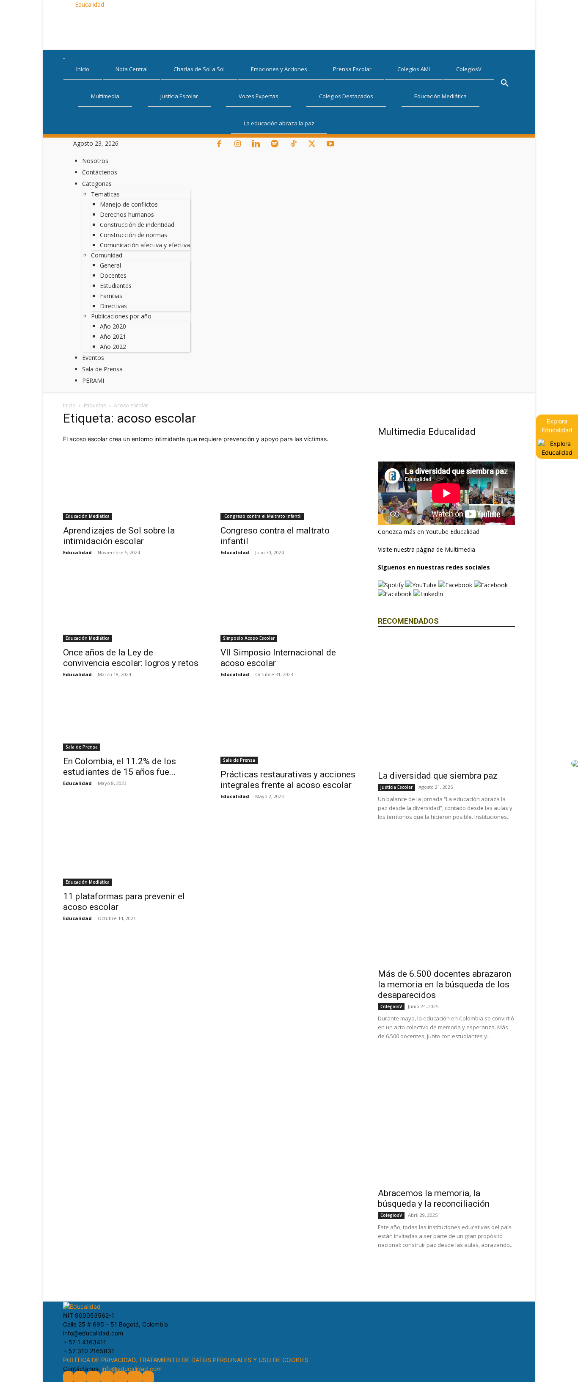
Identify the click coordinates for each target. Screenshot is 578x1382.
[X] (312, 145)
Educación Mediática (440, 96)
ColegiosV (469, 69)
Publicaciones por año (121, 316)
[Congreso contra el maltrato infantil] (289, 486)
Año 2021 (113, 336)
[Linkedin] (257, 145)
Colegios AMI (413, 69)
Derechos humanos (127, 214)
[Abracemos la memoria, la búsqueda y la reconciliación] (446, 1119)
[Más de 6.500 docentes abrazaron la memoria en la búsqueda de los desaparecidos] (446, 899)
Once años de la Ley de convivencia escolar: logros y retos (130, 657)
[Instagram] (238, 145)
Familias (111, 296)
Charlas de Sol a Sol (199, 69)
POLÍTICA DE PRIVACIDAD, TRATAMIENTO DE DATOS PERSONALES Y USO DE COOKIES (185, 1359)
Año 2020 (113, 326)
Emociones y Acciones (279, 69)
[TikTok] (294, 145)
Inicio (82, 69)
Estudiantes (116, 286)
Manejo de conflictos (129, 204)
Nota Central (132, 69)
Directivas (113, 306)
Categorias (97, 184)
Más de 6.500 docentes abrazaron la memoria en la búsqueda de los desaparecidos (444, 984)
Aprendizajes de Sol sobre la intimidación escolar (119, 535)
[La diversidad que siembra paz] (446, 701)
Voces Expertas (258, 96)
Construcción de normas (133, 235)
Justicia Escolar (179, 96)
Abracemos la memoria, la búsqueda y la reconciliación (434, 1198)
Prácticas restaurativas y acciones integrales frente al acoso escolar (287, 779)
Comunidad (106, 255)
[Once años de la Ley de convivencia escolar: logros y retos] (131, 608)
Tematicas (105, 194)
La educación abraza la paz (279, 123)
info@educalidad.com (132, 1368)
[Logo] (64, 54)
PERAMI (93, 380)
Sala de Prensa (102, 369)
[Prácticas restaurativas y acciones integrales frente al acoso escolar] (289, 730)
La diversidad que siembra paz (438, 776)
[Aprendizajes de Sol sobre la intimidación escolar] (131, 486)
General (110, 265)
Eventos (93, 358)
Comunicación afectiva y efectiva (145, 245)
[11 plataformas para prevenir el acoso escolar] (131, 852)
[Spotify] (275, 145)
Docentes (113, 275)
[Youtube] (330, 145)
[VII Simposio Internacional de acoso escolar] (289, 608)
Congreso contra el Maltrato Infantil (262, 516)
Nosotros (95, 161)
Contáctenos (99, 172)
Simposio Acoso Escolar (249, 638)
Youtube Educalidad (452, 532)
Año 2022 (113, 347)
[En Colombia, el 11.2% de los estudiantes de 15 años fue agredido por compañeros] (131, 723)
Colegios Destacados (346, 96)
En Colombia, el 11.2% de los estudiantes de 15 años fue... (119, 766)
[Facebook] (219, 145)
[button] (505, 84)
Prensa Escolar (352, 69)
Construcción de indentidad (137, 225)
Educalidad (77, 552)
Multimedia (105, 96)
